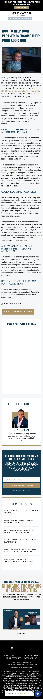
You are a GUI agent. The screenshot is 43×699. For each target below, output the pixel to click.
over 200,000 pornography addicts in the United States (20, 91)
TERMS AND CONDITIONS (28, 664)
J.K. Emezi (12, 170)
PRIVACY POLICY (12, 664)
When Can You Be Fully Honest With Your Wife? (19, 522)
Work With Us (30, 658)
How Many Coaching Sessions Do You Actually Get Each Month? (20, 560)
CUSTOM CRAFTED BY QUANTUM (21, 668)
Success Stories (31, 655)
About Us (16, 655)
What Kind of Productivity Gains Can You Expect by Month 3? (20, 551)
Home (5, 655)
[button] (2, 621)
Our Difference (13, 658)
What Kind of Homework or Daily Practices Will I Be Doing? (20, 531)
